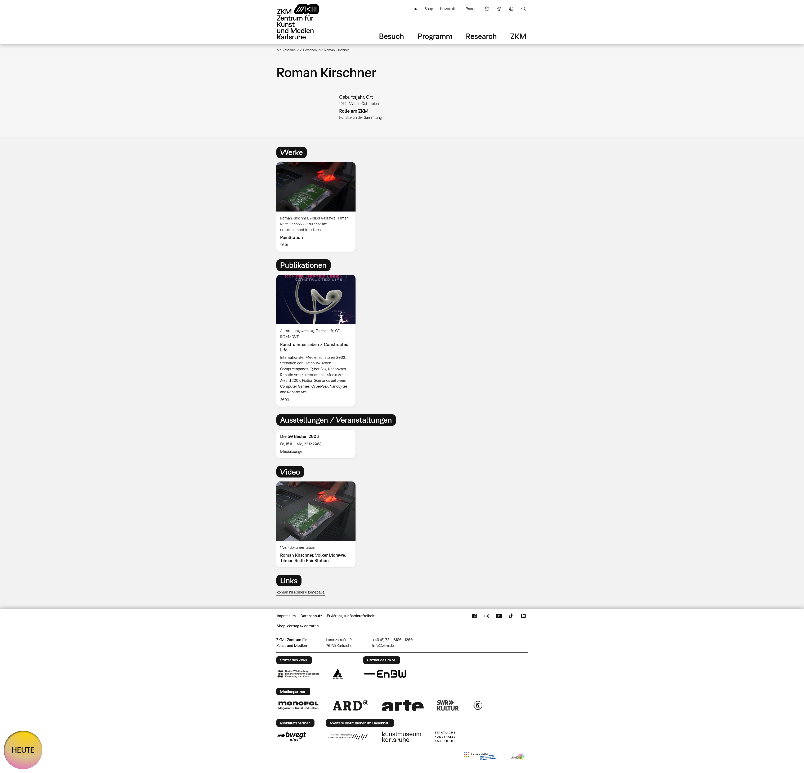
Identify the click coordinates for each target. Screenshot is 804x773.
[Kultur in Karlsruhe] (477, 705)
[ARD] (350, 705)
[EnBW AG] (385, 674)
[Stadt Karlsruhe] (338, 674)
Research (481, 36)
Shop (429, 8)
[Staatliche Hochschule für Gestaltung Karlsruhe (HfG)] (348, 737)
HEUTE (23, 749)
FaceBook (474, 616)
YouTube (499, 616)
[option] (317, 207)
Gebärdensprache (499, 9)
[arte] (403, 705)
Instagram (487, 616)
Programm (435, 36)
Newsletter (449, 8)
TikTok (511, 616)
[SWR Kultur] (448, 705)
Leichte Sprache (487, 9)
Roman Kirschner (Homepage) (300, 592)
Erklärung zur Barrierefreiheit (351, 616)
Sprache (511, 9)
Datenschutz (311, 616)
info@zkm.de (383, 645)
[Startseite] (303, 22)
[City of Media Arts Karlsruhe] (518, 757)
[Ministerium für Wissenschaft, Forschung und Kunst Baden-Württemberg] (298, 674)
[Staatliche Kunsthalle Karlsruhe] (445, 737)
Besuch (391, 36)
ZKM (518, 36)
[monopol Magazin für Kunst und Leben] (298, 705)
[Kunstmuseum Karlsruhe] (401, 737)
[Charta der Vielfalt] (480, 757)
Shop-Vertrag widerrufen (298, 626)
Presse (471, 8)
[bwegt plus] (291, 737)
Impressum (286, 616)
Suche (523, 9)
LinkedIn (523, 616)
